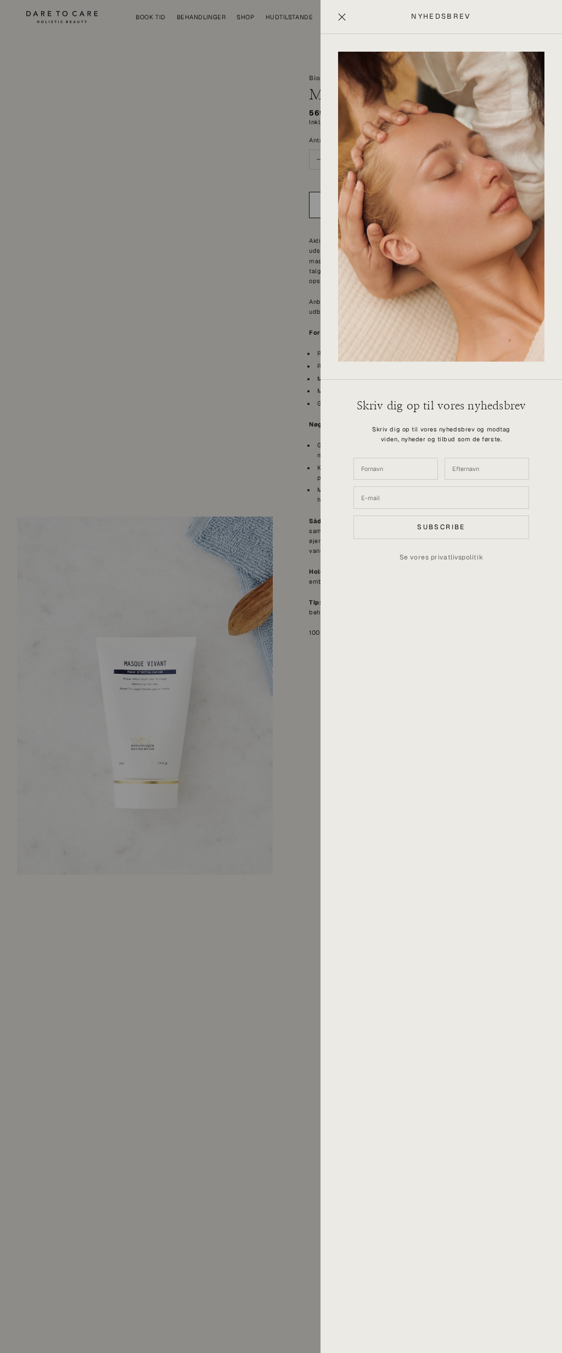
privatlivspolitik (457, 557)
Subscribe (441, 527)
